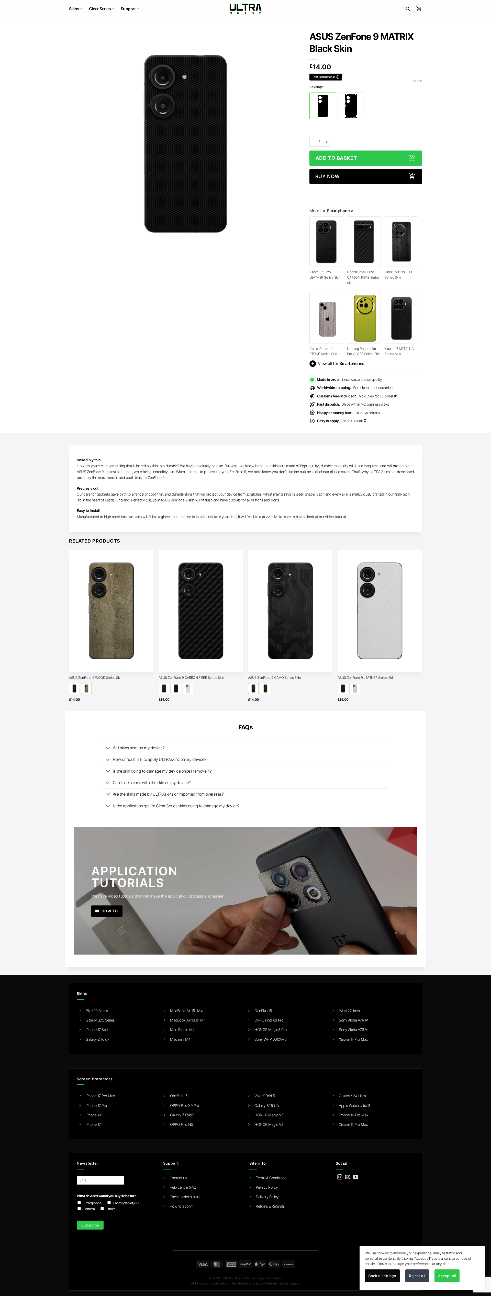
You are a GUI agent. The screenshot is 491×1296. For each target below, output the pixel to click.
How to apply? (181, 1206)
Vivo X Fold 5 (264, 1096)
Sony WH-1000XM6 (270, 1039)
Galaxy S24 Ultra (352, 1096)
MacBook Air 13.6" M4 (188, 1020)
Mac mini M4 (180, 1039)
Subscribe (90, 1225)
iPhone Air (93, 1115)
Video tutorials (341, 421)
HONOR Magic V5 (268, 1115)
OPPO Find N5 (181, 1124)
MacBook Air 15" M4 (186, 1010)
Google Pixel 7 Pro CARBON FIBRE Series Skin (363, 277)
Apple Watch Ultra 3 (354, 1105)
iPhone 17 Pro (96, 1105)
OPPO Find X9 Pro (268, 1020)
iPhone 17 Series (98, 1029)
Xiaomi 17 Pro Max (353, 1039)
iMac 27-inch (349, 1010)
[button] (408, 9)
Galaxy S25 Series (100, 1020)
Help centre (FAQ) (184, 1187)
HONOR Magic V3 (268, 1124)
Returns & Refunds (270, 1206)
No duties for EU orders (357, 396)
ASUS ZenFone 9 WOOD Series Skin (95, 677)
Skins (74, 8)
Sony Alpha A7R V (353, 1029)
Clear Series (100, 8)
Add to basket (336, 158)
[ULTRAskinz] (246, 9)
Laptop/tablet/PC (125, 1203)
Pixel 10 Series (97, 1010)
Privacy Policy (267, 1187)
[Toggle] (107, 748)
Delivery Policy (267, 1197)
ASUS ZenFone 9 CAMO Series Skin (274, 677)
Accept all (447, 1276)
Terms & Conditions (271, 1178)
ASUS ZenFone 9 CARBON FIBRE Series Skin (191, 677)
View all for (337, 364)
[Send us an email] (347, 1177)
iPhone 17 (93, 1124)
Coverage (316, 86)
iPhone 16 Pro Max (354, 1115)
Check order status (184, 1197)
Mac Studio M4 (182, 1029)
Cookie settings (382, 1276)
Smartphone (92, 1203)
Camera (89, 1209)
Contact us (178, 1178)
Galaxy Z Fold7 (97, 1039)
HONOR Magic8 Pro (270, 1029)
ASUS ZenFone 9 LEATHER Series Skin (366, 677)
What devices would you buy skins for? (107, 1196)
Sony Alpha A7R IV (353, 1020)
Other (110, 1209)
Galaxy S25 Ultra (267, 1105)
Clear (417, 81)
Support (128, 8)
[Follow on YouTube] (355, 1177)
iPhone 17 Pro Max (100, 1096)
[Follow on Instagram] (339, 1177)
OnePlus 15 (263, 1010)
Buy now (327, 176)
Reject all (417, 1276)
